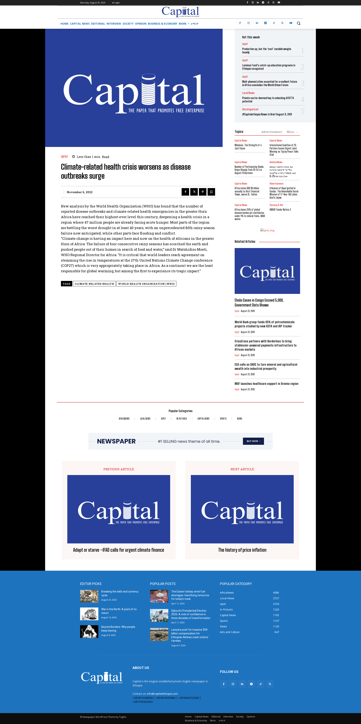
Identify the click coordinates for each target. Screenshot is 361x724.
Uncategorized (250, 109)
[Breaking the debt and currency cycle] (89, 596)
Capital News (241, 140)
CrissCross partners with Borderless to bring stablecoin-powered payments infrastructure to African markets (266, 345)
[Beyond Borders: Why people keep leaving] (89, 631)
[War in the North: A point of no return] (89, 613)
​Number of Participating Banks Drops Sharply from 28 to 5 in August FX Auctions (249, 170)
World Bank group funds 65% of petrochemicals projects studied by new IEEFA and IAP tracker (265, 324)
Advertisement (271, 132)
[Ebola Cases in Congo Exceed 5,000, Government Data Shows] (267, 271)
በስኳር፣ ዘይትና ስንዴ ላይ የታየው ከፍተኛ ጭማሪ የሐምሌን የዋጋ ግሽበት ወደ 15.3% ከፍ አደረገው (283, 171)
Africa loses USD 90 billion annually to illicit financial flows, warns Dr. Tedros (247, 191)
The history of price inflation (242, 550)
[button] (298, 23)
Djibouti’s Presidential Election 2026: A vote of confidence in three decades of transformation (190, 614)
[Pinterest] (202, 192)
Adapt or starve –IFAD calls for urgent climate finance (118, 550)
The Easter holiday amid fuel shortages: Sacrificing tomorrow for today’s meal (190, 595)
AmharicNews (276, 162)
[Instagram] (252, 3)
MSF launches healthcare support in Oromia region (267, 384)
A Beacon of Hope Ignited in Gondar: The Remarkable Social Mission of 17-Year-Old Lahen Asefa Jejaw (284, 193)
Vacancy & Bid (276, 205)
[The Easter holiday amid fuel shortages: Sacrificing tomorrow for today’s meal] (159, 596)
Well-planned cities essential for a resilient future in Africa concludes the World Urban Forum (269, 83)
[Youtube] (279, 3)
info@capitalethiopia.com (162, 693)
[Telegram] (263, 3)
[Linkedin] (258, 3)
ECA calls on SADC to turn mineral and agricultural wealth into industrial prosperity (266, 366)
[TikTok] (268, 3)
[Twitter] (273, 3)
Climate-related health (94, 283)
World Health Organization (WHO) (146, 283)
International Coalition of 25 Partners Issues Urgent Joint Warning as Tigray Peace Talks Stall (284, 150)
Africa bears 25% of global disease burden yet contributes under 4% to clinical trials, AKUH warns (250, 214)
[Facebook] (247, 3)
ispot (64, 156)
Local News (248, 93)
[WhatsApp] (211, 192)
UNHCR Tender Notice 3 (280, 209)
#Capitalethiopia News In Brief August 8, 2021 (267, 114)
